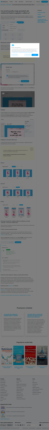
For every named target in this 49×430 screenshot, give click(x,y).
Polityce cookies (15, 52)
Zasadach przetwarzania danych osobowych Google (25, 52)
